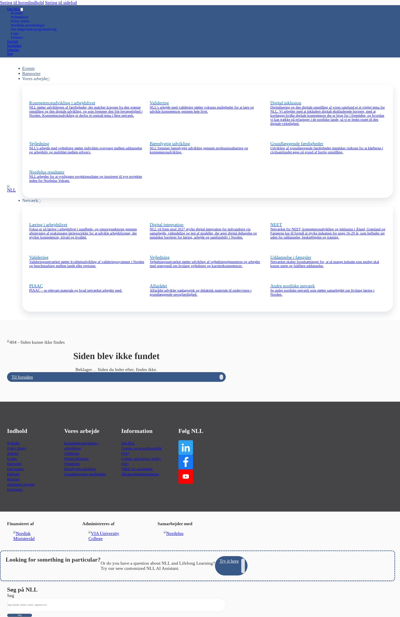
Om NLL (13, 9)
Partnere (17, 37)
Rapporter (31, 73)
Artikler (12, 453)
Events (28, 68)
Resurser (13, 479)
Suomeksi (14, 45)
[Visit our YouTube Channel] (185, 476)
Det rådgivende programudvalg (34, 29)
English (12, 41)
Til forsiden (22, 376)
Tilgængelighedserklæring (140, 474)
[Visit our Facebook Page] (185, 462)
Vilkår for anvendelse (137, 469)
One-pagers (15, 469)
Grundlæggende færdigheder (85, 474)
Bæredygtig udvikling (80, 469)
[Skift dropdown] (21, 9)
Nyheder (13, 443)
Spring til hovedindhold (22, 2)
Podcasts (13, 474)
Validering (71, 453)
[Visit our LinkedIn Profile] (185, 447)
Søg (19, 615)
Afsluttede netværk (21, 484)
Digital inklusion (76, 459)
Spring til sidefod (61, 2)
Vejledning (72, 464)
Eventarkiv (15, 489)
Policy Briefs (16, 448)
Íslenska (13, 50)
